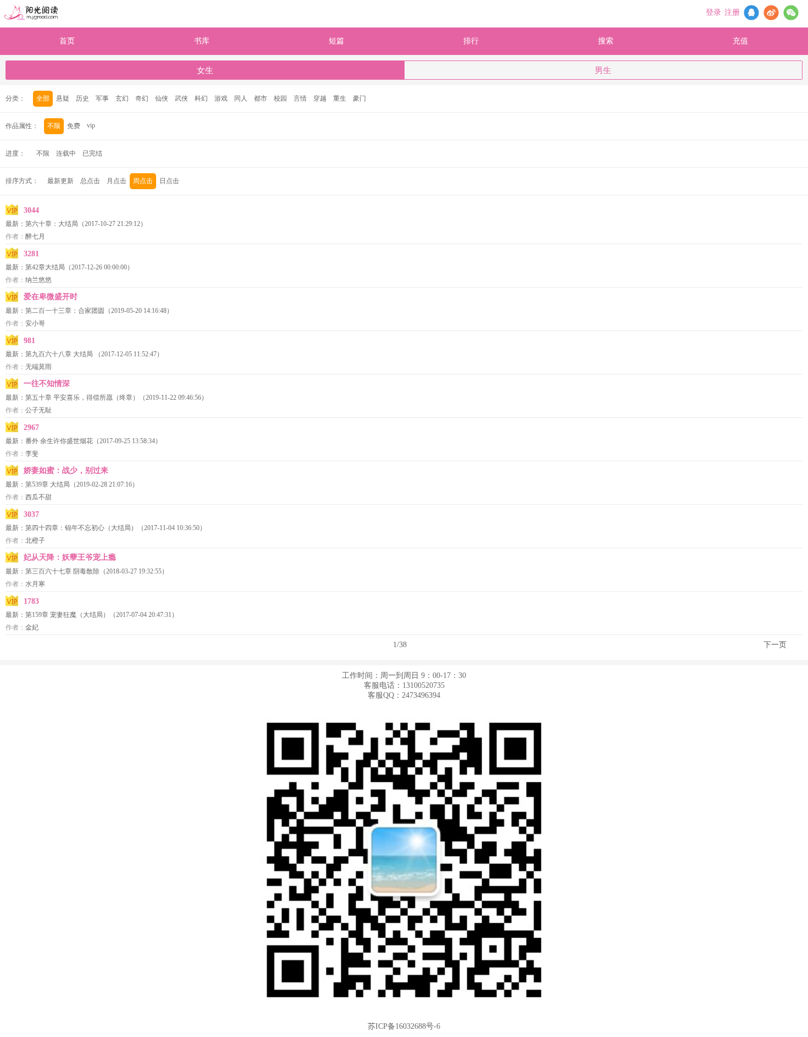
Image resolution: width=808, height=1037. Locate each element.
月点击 (116, 181)
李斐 (31, 453)
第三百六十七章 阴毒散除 (62, 571)
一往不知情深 (47, 383)
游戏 (221, 98)
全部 (42, 98)
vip (91, 125)
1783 (31, 601)
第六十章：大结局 (51, 224)
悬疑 (62, 98)
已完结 (92, 153)
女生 (205, 70)
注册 (732, 12)
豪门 (359, 98)
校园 (280, 98)
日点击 (169, 181)
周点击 (143, 181)
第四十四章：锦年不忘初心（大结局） (81, 528)
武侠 (181, 98)
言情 (300, 98)
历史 (82, 98)
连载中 (66, 153)
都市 (260, 98)
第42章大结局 (45, 267)
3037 (31, 514)
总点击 (90, 181)
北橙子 (35, 540)
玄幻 (122, 98)
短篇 (336, 41)
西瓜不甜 (38, 497)
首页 (67, 41)
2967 (31, 427)
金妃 (31, 627)
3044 (31, 210)
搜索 (605, 41)
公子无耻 (38, 410)
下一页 (775, 645)
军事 (102, 98)
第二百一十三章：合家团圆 (64, 311)
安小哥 (35, 323)
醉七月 (35, 236)
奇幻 (141, 98)
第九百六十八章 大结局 (60, 354)
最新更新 (60, 181)
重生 (339, 98)
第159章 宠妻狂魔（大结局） (67, 615)
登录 (713, 12)
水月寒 (35, 584)
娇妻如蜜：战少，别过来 (66, 470)
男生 (603, 70)
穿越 (319, 98)
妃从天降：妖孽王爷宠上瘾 (70, 557)
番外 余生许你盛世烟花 (59, 441)
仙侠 (161, 98)
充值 (740, 41)
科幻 (201, 98)
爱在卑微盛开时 (51, 297)
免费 (73, 126)
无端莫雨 (38, 367)
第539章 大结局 (47, 484)
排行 (471, 41)
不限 (53, 126)
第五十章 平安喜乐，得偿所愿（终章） (82, 397)
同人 (240, 98)
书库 (201, 41)
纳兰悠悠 (38, 280)
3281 (31, 254)
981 (29, 341)
